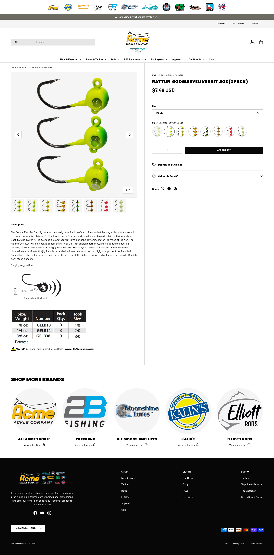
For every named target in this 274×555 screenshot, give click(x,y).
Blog (185, 484)
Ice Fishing (220, 23)
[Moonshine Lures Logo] (129, 7)
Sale (211, 59)
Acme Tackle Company (26, 543)
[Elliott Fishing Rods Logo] (98, 7)
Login (225, 543)
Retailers (188, 496)
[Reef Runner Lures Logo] (150, 7)
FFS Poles (126, 496)
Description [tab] (17, 224)
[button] (261, 42)
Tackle (125, 484)
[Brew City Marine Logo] (83, 7)
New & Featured (69, 59)
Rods (113, 59)
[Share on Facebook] (169, 189)
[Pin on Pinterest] (175, 189)
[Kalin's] (188, 411)
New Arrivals (238, 23)
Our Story (188, 477)
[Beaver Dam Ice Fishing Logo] (166, 7)
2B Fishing (85, 439)
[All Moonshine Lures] (137, 411)
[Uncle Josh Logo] (180, 7)
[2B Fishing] (85, 411)
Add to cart (224, 150)
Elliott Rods (239, 439)
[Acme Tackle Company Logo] (53, 7)
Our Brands (195, 59)
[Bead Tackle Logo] (209, 7)
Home (13, 67)
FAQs (185, 490)
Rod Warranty (248, 490)
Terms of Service (256, 543)
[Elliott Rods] (240, 411)
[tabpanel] (74, 290)
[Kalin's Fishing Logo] (68, 7)
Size (154, 106)
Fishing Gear (157, 59)
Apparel (176, 59)
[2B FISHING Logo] (112, 7)
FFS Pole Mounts (133, 59)
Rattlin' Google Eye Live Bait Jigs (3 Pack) (35, 67)
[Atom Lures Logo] (222, 7)
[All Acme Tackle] (34, 411)
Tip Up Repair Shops (252, 496)
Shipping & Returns (251, 484)
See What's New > (150, 17)
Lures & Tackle (94, 59)
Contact (254, 23)
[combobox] (53, 42)
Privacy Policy (239, 543)
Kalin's (155, 75)
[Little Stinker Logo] (194, 7)
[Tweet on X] (163, 189)
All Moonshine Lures (137, 439)
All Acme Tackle (34, 439)
